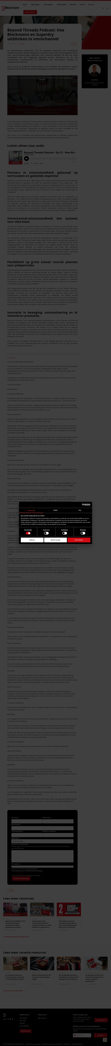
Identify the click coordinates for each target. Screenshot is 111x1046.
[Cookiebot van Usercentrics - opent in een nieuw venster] (83, 505)
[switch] (46, 533)
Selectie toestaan (55, 540)
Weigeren (32, 540)
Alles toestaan (79, 540)
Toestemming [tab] (31, 510)
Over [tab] (79, 510)
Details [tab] (56, 510)
